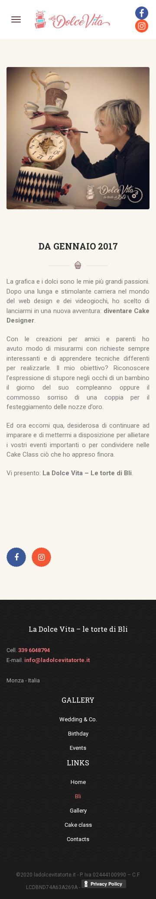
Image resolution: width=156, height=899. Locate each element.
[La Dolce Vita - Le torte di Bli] (72, 19)
